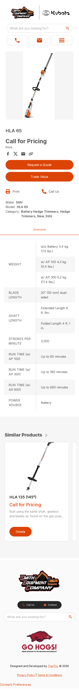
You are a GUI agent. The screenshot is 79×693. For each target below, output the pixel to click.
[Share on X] (15, 154)
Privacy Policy (26, 675)
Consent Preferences (15, 684)
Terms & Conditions (49, 675)
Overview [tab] (39, 229)
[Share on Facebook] (8, 154)
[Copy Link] (31, 154)
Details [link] (20, 532)
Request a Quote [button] (39, 165)
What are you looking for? (29, 28)
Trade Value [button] (39, 177)
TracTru (53, 666)
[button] (17, 40)
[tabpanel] (40, 86)
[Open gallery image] (40, 85)
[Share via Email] (23, 154)
